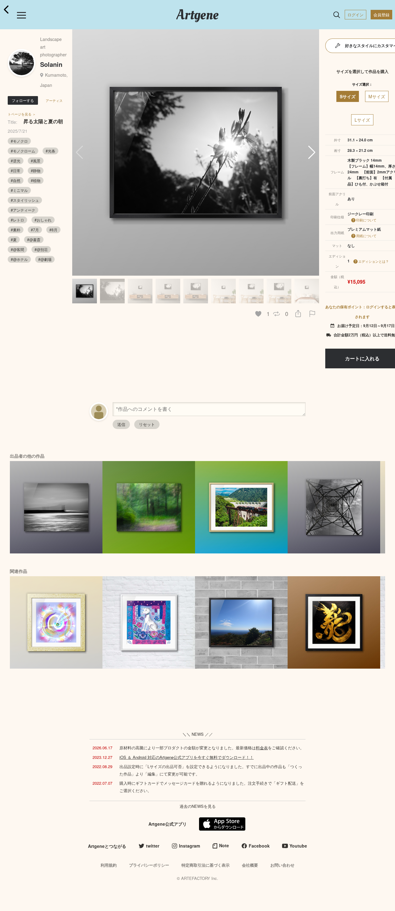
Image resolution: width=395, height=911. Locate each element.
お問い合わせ (282, 865)
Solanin (51, 64)
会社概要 (250, 865)
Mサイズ (376, 96)
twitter (152, 846)
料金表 (262, 748)
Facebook (259, 846)
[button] (312, 152)
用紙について (366, 235)
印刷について (366, 219)
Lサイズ (362, 120)
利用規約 (109, 865)
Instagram (189, 846)
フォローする (23, 100)
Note (224, 845)
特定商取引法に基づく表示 (205, 865)
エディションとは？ (373, 261)
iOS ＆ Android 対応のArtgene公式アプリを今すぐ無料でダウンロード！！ (186, 757)
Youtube (298, 846)
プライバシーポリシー (149, 865)
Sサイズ (348, 96)
